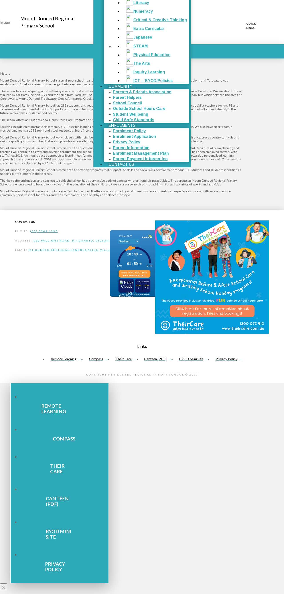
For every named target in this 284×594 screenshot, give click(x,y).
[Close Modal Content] (3, 586)
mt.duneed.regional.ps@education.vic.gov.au (75, 249)
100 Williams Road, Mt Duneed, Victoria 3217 (78, 240)
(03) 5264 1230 (44, 231)
